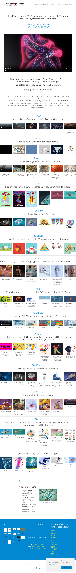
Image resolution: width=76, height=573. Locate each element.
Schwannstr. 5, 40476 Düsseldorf (36, 543)
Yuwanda (53, 549)
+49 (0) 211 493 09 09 (37, 544)
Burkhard (53, 537)
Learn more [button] (52, 564)
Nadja (53, 546)
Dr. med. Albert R (55, 555)
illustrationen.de (32, 531)
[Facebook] (36, 568)
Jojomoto (54, 544)
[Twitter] (39, 568)
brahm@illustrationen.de (38, 24)
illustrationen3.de (32, 528)
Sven (52, 551)
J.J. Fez (53, 530)
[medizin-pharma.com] (14, 5)
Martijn (53, 535)
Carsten (53, 541)
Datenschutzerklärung (45, 565)
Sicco (52, 532)
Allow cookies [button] (66, 567)
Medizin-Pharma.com (43, 91)
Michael (53, 533)
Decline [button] (54, 567)
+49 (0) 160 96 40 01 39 (38, 27)
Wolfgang (54, 548)
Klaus (52, 553)
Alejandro (54, 539)
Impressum (33, 565)
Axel (52, 542)
